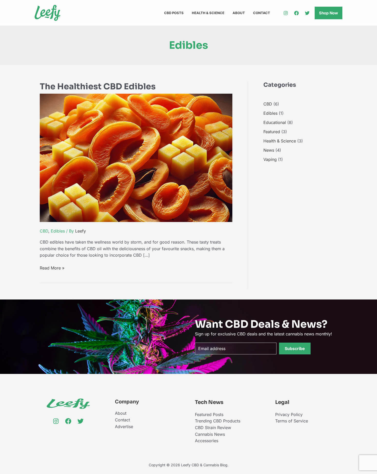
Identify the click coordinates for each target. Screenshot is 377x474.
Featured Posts (209, 414)
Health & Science (208, 13)
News (268, 150)
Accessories (206, 440)
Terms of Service (291, 420)
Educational (274, 122)
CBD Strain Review (213, 427)
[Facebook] (296, 13)
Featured (271, 131)
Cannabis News (210, 434)
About (239, 13)
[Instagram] (285, 13)
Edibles (58, 231)
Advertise (124, 426)
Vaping (270, 159)
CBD (44, 231)
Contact (261, 13)
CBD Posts (174, 13)
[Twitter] (307, 13)
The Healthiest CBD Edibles (98, 86)
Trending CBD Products (217, 420)
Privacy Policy (289, 414)
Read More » (52, 268)
